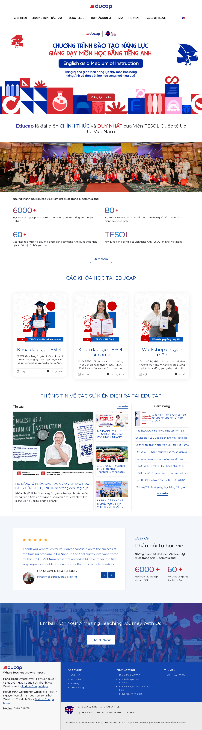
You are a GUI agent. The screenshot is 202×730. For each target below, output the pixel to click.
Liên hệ (75, 683)
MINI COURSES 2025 (131, 694)
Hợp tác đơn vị (101, 18)
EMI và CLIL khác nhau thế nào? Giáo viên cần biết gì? (162, 452)
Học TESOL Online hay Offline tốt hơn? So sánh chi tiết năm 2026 (159, 431)
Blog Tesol (76, 18)
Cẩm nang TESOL (176, 675)
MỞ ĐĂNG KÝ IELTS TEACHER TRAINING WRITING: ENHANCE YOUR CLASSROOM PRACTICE (110, 437)
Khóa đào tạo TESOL (39, 349)
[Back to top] (196, 724)
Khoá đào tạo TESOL (130, 675)
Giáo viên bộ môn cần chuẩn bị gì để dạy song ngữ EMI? (159, 459)
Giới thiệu (20, 18)
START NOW (101, 640)
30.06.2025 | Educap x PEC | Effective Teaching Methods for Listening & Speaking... (111, 470)
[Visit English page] (183, 18)
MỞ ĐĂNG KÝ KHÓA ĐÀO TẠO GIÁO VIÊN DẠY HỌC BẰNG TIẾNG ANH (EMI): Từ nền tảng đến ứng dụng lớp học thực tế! (52, 486)
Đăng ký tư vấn (101, 97)
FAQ (120, 18)
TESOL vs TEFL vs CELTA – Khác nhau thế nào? (159, 466)
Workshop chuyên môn (162, 352)
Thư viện (133, 18)
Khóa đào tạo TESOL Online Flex (134, 688)
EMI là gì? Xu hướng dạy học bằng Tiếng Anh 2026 (161, 487)
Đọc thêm (162, 493)
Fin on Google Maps (34, 686)
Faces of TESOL (156, 18)
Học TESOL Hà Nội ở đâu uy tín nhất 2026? (160, 480)
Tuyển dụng (77, 687)
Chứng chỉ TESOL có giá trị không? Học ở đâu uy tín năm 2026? (161, 438)
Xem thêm (101, 259)
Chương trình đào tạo (47, 18)
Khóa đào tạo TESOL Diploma (101, 352)
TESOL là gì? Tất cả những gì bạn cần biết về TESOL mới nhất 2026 (161, 473)
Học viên (76, 679)
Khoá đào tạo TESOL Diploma (130, 681)
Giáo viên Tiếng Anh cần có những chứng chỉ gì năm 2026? (169, 417)
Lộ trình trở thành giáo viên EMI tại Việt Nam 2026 (161, 445)
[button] (104, 575)
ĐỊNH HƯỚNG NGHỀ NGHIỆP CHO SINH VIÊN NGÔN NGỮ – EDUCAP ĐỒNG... (110, 505)
